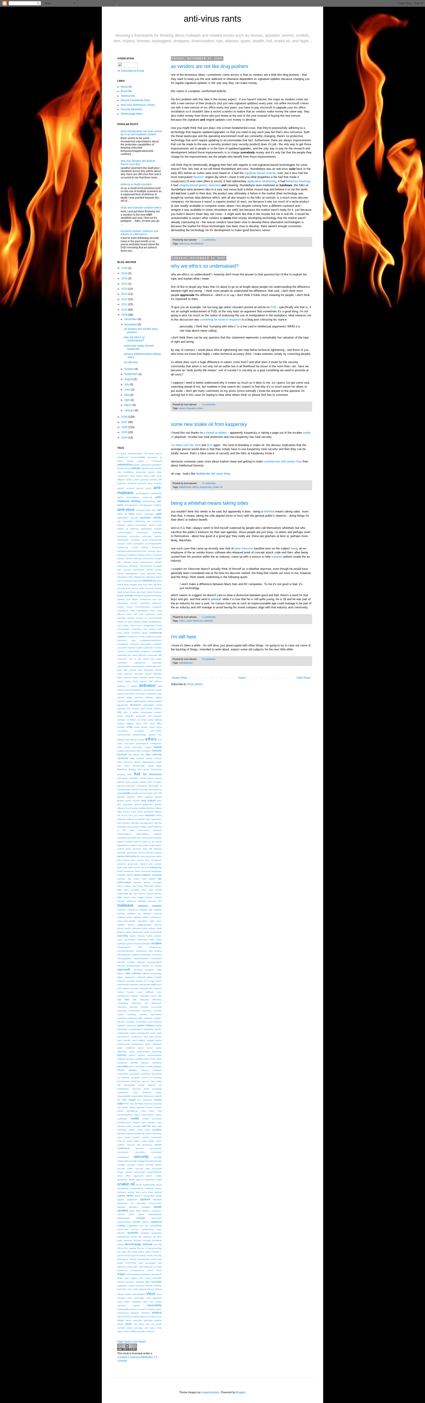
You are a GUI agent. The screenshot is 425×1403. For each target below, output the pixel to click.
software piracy (153, 1188)
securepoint (156, 1148)
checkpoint (122, 610)
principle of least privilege (149, 1066)
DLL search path (136, 708)
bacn (159, 551)
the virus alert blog (127, 1251)
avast (135, 547)
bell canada (124, 569)
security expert (135, 1164)
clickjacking (149, 625)
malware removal (152, 913)
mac (119, 897)
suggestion (132, 1225)
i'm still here (183, 637)
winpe (120, 1324)
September (131, 374)
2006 (124, 427)
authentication (124, 532)
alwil (153, 476)
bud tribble (132, 599)
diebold (149, 697)
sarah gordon (132, 1137)
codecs (152, 629)
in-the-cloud (143, 830)
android (130, 488)
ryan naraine (148, 1122)
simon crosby (154, 1176)
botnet (158, 588)
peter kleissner (243, 548)
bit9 (130, 577)
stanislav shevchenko (149, 1203)
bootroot (149, 588)
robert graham (137, 1107)
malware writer (124, 917)
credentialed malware (138, 651)
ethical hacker (137, 739)
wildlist (120, 1320)
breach (126, 592)
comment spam (139, 633)
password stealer (152, 1029)
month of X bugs (145, 981)
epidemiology (139, 734)
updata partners (125, 1282)
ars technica (154, 521)
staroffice (133, 1207)
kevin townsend (143, 871)
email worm (155, 727)
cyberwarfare (123, 666)
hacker (134, 808)
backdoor (157, 547)
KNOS (129, 875)
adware (135, 468)
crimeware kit (124, 655)
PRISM (120, 1070)
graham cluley (135, 797)
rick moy (129, 1103)
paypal (150, 1040)
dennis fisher (124, 690)
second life (133, 1145)
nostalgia (144, 996)
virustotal (136, 1302)
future (143, 778)
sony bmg (147, 1192)
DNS (119, 712)
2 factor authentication (129, 453)
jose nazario (140, 864)
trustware (145, 1274)
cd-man (133, 603)
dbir (151, 681)
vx (139, 1309)
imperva (158, 826)
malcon (121, 901)
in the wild (125, 830)
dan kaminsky (145, 670)
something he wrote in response (220, 319)
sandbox (157, 1129)
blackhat (137, 581)
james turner (136, 845)
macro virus (130, 897)
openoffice (156, 1014)
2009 (124, 314)
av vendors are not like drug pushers (209, 66)
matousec (143, 939)
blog (126, 584)
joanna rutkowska (126, 856)
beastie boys (131, 562)
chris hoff (131, 614)
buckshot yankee (143, 595)
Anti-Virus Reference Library (138, 104)
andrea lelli (156, 479)
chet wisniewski (138, 610)
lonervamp (122, 893)
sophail (158, 1192)
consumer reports (126, 647)
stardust (121, 1207)
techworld (157, 1240)
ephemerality (123, 734)
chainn (120, 607)
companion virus (135, 636)
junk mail (122, 867)
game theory (155, 778)
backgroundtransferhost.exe (131, 551)
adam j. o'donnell (150, 461)
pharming (157, 1051)
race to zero (148, 1081)
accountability (138, 457)
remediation (123, 1089)
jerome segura (154, 852)
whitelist (157, 1312)
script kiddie (148, 1141)
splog (159, 1195)
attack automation (137, 525)
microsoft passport (143, 969)
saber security (133, 1126)
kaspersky (205, 487)
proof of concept (152, 1077)
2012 (124, 299)
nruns (153, 996)
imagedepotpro (210, 1392)
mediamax (146, 954)
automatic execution (128, 536)
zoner (126, 1331)
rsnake (136, 1122)
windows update (153, 1320)
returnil (158, 1096)
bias (159, 573)
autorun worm (124, 543)
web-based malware (128, 1313)
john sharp (123, 860)
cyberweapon (138, 666)
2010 (124, 309)
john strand (137, 860)
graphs (120, 800)
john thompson (153, 860)
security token (125, 1168)
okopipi (144, 1007)
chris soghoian (147, 614)
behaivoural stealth (151, 562)
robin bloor (148, 1111)
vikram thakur (124, 1294)
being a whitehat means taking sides (209, 503)
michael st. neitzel (152, 965)
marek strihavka (133, 928)
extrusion (146, 751)
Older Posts (304, 677)
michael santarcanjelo (128, 965)
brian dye (135, 592)
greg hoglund (148, 800)
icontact (126, 823)
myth (153, 984)
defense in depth (127, 686)
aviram (144, 547)
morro (159, 981)
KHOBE (121, 875)
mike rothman (133, 973)
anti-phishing (148, 501)
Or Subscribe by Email (130, 70)
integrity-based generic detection (199, 185)
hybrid (141, 819)
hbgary (158, 811)
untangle (157, 1278)
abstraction (123, 457)
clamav (144, 621)
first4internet (149, 762)
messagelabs (124, 958)
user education (153, 1281)
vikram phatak (154, 1289)
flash (159, 766)
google (126, 793)
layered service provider (147, 882)
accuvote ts (155, 457)
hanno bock (129, 811)
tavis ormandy (124, 1240)
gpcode (121, 797)
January (129, 410)
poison (141, 1055)
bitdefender (185, 487)
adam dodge (125, 461)
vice (130, 1289)
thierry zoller (144, 1251)
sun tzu (144, 1225)
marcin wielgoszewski (139, 925)
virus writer (123, 1302)
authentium (142, 532)
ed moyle (142, 720)
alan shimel (156, 468)
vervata (149, 1285)
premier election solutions (146, 1062)
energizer (139, 731)
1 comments (209, 239)
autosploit (138, 543)
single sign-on (136, 1179)
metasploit (156, 958)
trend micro (155, 1270)
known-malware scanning (148, 874)
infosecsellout (124, 834)
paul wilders (138, 1040)
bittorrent (150, 577)
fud (137, 773)
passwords (122, 1033)
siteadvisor (150, 1179)
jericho (142, 852)
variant (131, 1285)
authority (157, 532)
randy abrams (147, 1085)
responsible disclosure (142, 1096)
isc (150, 841)
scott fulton (133, 1141)
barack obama (125, 558)
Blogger (240, 1392)
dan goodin (130, 670)
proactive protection (140, 1074)
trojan (121, 1274)
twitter (120, 1278)
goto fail (157, 793)
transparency (137, 1270)
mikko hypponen (126, 977)
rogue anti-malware (144, 1114)
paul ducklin (124, 1040)
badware (121, 555)
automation (123, 540)
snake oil (217, 487)
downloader (147, 712)
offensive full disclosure (147, 1003)
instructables (142, 834)
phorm (132, 1055)
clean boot (136, 625)
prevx (132, 1066)
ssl (132, 1203)
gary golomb (132, 782)
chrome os (141, 618)
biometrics (122, 577)
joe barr (141, 856)
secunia (140, 1148)
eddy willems (155, 720)
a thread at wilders (215, 432)
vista (145, 1302)
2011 (124, 304)
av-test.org (122, 547)
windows (137, 1320)
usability (140, 1282)
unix (141, 1278)
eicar (152, 723)
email (129, 727)
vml (151, 1302)
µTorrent (150, 1331)
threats (132, 1259)
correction (148, 647)
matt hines (156, 939)
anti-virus (184, 243)
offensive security (127, 1007)
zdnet (129, 1328)
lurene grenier (154, 893)
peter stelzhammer (139, 1051)
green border (133, 800)
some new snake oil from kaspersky (209, 424)
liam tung (138, 886)
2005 (124, 432)
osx (141, 1018)
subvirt (145, 1222)
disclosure (135, 704)
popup (130, 1059)
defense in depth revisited (136, 184)
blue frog (142, 584)
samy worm (143, 1130)
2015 (124, 283)
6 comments (209, 404)
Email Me (126, 91)
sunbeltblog (156, 1225)
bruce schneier (125, 595)
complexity (122, 644)
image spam (146, 826)
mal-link (158, 897)
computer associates (140, 644)
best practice (148, 573)
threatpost (122, 1259)
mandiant (142, 921)
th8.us (120, 1248)
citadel (136, 621)
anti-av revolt (144, 488)
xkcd (141, 1324)
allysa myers (143, 476)
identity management (142, 823)
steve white (135, 1211)
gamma (121, 782)
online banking (126, 1014)
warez (159, 1309)
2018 (124, 273)
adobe (136, 465)
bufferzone (145, 599)
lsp (130, 893)
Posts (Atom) (195, 684)
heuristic (198, 177)
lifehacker (149, 886)
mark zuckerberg (153, 932)
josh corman (155, 864)
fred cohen (144, 769)
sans (119, 1137)
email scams (140, 727)
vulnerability (154, 1305)
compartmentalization (151, 640)
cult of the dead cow (141, 659)
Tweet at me (128, 95)
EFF (145, 723)
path (153, 1033)
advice (127, 468)
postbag (138, 1059)
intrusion (129, 841)
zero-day (138, 1328)
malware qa (134, 913)
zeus (152, 1328)
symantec (133, 1232)
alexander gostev (145, 472)
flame (151, 766)
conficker (157, 644)
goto (150, 793)
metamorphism (141, 958)
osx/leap (148, 1018)
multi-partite (144, 984)
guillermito (148, 804)
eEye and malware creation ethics (141, 207)
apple (159, 513)
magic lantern (145, 897)
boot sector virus (135, 588)
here (293, 548)
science (121, 1141)
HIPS (159, 815)
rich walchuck (144, 1100)
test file (158, 1244)
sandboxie (139, 1133)
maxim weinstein (142, 943)
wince (128, 1320)
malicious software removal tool (144, 901)
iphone (138, 841)
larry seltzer (148, 878)
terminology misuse (139, 1244)
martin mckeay (137, 936)
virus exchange (136, 1298)
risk (136, 1103)
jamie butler (149, 845)
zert (146, 1328)
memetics (157, 954)
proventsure (123, 1081)
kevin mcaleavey (125, 871)
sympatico (156, 1233)
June (127, 389)
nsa (160, 996)
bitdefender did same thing (213, 473)
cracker (121, 651)
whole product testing (128, 1316)
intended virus (134, 838)
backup (151, 551)
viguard (142, 1289)
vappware (122, 1285)
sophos (121, 1195)
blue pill (152, 584)
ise (153, 841)
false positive (137, 758)
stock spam (136, 1214)
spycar (120, 1199)
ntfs (134, 999)
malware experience (127, 909)
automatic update (152, 536)
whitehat (269, 511)
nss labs (123, 999)
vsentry (136, 1305)
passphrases (135, 1029)
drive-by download (136, 716)
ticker (153, 1259)
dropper (158, 716)
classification (155, 621)
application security (127, 517)
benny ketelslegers (127, 573)
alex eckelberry (125, 472)
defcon (158, 681)
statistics (146, 1207)
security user (142, 1168)
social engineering (145, 1184)
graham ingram (153, 797)
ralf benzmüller (126, 1085)
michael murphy (126, 962)
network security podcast (135, 988)
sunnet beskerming (142, 1229)
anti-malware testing (139, 499)
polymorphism (155, 1055)
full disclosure (152, 774)
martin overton (154, 936)
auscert (158, 529)
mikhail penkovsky (152, 973)
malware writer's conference (147, 917)
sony (138, 1192)
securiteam (122, 1152)
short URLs (124, 1176)
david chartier (140, 677)
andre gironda (141, 479)
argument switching (134, 521)
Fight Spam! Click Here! (131, 1341)
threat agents (132, 1255)
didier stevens (135, 697)
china (152, 610)
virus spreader (154, 1298)
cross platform (139, 655)
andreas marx (145, 483)
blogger (133, 584)
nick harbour (155, 988)
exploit (158, 747)
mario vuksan (149, 928)
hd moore (122, 815)
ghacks (158, 789)
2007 (124, 422)
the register (130, 1248)
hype (147, 819)
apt (119, 521)
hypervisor (156, 819)
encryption (122, 731)
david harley (124, 681)
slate (159, 1179)
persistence (137, 1044)
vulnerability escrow (127, 1309)
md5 (140, 947)
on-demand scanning (139, 1010)
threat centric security (151, 1255)
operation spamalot (127, 1018)
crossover (122, 659)
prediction (122, 1062)
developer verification (146, 693)
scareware (156, 1137)
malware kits (145, 909)
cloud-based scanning (129, 629)
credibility (157, 651)
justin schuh (134, 867)
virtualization (139, 1294)
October (129, 369)
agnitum (145, 468)
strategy (140, 1218)
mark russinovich (134, 932)
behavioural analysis (151, 566)
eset (127, 739)
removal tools (141, 1089)
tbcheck (138, 1240)
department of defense (143, 690)
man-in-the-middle (126, 921)
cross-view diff (154, 655)
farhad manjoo (154, 758)
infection (157, 830)
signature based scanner (260, 173)
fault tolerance (125, 762)
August (128, 379)
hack (128, 808)
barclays (138, 558)
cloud (159, 625)
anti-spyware (131, 505)
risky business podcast (150, 1103)
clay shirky (123, 625)
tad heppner (145, 1236)
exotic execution (133, 747)
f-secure (157, 750)
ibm (119, 823)
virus (150, 1293)
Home (242, 677)
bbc (119, 562)
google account (139, 793)
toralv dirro (132, 1267)
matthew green (125, 943)
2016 (124, 278)
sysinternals (123, 1236)
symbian (145, 1233)
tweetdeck (156, 1274)
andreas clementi (126, 483)
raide (159, 1081)
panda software (145, 1025)
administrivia (186, 662)
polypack (121, 1059)
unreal (148, 1278)
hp (136, 819)
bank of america (153, 555)
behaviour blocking (298, 181)
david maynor (140, 681)
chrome (130, 618)
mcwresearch (124, 947)
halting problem (147, 808)
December (130, 319)
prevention (123, 1066)
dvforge (121, 720)
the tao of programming (149, 1248)
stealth (158, 1206)
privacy (133, 1070)
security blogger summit (141, 1161)
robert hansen (154, 1107)
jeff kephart (155, 849)
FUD (273, 307)
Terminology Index (132, 113)
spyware (145, 1199)
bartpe (158, 558)
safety (132, 1130)
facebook (122, 754)
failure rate (138, 754)
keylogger (157, 871)
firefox (138, 762)
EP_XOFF (156, 731)
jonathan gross (125, 864)
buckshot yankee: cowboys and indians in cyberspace (139, 233)
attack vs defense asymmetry (134, 529)
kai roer (145, 867)
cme (145, 629)
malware (276, 556)
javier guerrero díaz (136, 849)
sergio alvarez (125, 1172)
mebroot (136, 954)
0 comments (209, 483)
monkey (131, 981)
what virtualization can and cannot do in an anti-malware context (141, 133)
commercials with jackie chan (283, 461)
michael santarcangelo (149, 962)
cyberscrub (139, 662)
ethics (200, 408)
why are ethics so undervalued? (204, 266)
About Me (126, 86)
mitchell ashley (145, 977)
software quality (125, 1192)
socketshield (136, 1188)
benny (158, 569)
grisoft (138, 804)
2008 (124, 416)
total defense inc (147, 1267)
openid (143, 1014)
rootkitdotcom (124, 1122)
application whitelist (151, 517)
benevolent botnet (143, 569)
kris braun (133, 878)
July (126, 384)
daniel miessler (153, 674)
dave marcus (124, 677)
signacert (138, 1176)
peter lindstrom (126, 1048)
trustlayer (135, 1274)
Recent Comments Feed (135, 100)
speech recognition (145, 1195)
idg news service (131, 826)
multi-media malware (127, 984)
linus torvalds (131, 890)
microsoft (123, 969)
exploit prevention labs (129, 751)
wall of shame (148, 1309)
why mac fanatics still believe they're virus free (138, 162)
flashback (122, 769)
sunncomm (122, 1229)
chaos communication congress (144, 607)
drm (149, 716)
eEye (138, 723)
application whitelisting (261, 181)
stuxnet (136, 1221)
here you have (136, 815)
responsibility (123, 1096)
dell (160, 686)
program (135, 1077)
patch (133, 1033)
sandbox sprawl (125, 1133)
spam (130, 1195)
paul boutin (155, 1036)
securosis (157, 1168)
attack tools (155, 525)
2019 (124, 268)
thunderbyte (197, 243)
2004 (124, 437)
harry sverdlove (145, 811)
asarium (121, 525)
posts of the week (152, 1059)
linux (144, 890)
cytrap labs (151, 666)
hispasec (121, 819)
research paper (152, 1092)
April (127, 400)
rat (160, 1085)
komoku (121, 878)
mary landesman (126, 939)
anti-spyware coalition (150, 505)
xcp (135, 1324)
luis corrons (139, 893)
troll (128, 1274)
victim (135, 1289)
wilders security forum (151, 1316)
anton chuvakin (187, 408)
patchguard (143, 1033)
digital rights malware (144, 701)
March (128, 405)
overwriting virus (144, 1021)
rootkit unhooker (152, 1118)
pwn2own (136, 1081)
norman (134, 996)
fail (130, 754)
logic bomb (155, 890)
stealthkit (122, 1210)
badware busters (135, 555)
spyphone (132, 1199)
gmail (120, 793)
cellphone (157, 603)
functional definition (127, 778)
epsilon (152, 734)
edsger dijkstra (125, 723)
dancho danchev (133, 674)
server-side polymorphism (148, 1172)
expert (148, 747)
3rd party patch (153, 453)
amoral (216, 599)
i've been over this (182, 445)
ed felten (131, 720)
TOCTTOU (130, 1263)
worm (128, 1324)
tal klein (157, 1236)
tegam (120, 1244)
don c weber (131, 712)
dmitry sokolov (154, 708)
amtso (129, 479)
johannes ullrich (154, 856)
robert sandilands (127, 1111)
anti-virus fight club (146, 510)
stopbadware (155, 1214)
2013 (124, 294)
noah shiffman (145, 992)
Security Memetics (132, 109)
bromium (157, 592)
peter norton (145, 1048)
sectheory (147, 1145)
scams (145, 1137)
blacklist (148, 580)
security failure (154, 1164)
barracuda (148, 558)
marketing (122, 935)
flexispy (132, 769)
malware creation (150, 905)
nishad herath (125, 992)
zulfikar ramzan (137, 1331)
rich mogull (128, 1099)
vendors (140, 1285)
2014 (124, 288)
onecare (157, 1010)
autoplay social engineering (146, 540)
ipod (145, 841)
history (130, 819)
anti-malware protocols (139, 497)
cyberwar (157, 662)
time (198, 445)
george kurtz (146, 789)
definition (147, 685)
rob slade (122, 1107)
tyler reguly (131, 1278)
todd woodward (147, 1263)
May (126, 394)
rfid (118, 1100)
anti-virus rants (212, 18)
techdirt (147, 1240)
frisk (129, 774)
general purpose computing (132, 786)
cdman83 (144, 603)
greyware (128, 804)
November (130, 324)
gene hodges (154, 782)
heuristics (150, 815)
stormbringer (123, 1218)
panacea (131, 1025)
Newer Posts (179, 677)
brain (119, 592)
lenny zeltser (124, 886)
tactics (134, 1236)
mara (152, 921)
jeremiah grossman (127, 852)
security (141, 1156)
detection (130, 693)
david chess (155, 677)
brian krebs (146, 592)
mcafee (156, 943)
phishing (121, 1055)
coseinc (158, 647)
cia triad (128, 621)
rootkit (134, 1118)
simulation (122, 1179)
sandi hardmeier (153, 1133)
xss (147, 1324)
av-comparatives (153, 543)
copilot (139, 647)
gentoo (135, 789)
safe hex (146, 1126)
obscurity (144, 999)
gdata (143, 782)
